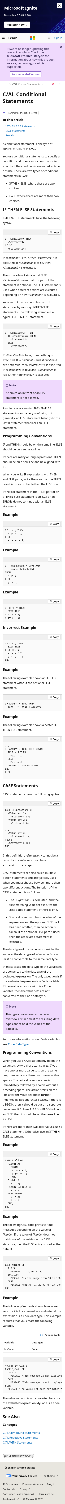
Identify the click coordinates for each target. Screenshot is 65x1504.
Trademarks (9, 1499)
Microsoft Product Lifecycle (25, 56)
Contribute (9, 1489)
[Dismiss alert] (59, 5)
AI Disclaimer (10, 1484)
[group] (32, 1276)
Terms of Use (46, 1494)
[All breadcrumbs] (6, 84)
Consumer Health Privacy (17, 1494)
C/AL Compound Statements (21, 1433)
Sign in (58, 37)
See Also (10, 135)
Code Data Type (18, 1044)
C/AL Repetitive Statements (20, 1438)
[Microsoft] (32, 38)
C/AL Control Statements (26, 84)
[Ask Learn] (53, 84)
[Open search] (49, 38)
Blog (49, 1484)
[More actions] (59, 84)
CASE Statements (15, 130)
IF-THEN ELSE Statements (20, 126)
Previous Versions (32, 1484)
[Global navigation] (3, 38)
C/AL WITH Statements (17, 1442)
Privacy (23, 1489)
